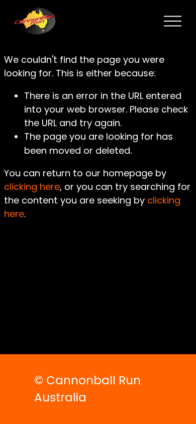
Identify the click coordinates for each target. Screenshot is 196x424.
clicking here (32, 186)
